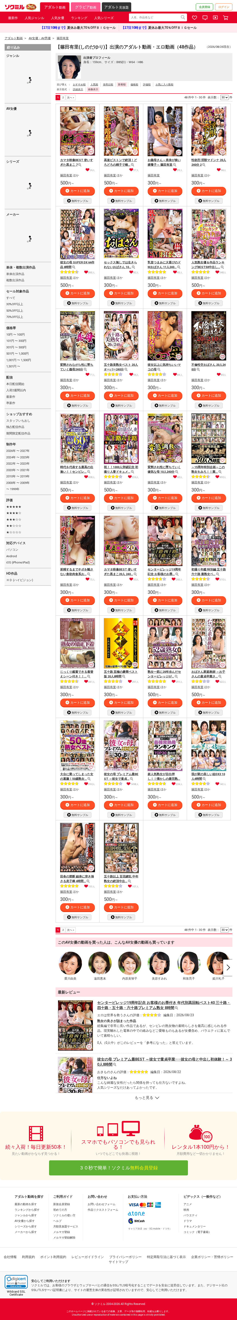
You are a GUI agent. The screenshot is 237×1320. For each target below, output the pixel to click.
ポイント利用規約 (53, 1257)
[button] (16, 1282)
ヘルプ (57, 1221)
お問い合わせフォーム (101, 1204)
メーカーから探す (26, 1232)
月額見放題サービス (65, 1226)
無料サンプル (80, 201)
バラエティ (190, 1215)
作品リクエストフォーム (103, 1209)
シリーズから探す (26, 1226)
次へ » (70, 97)
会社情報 (10, 1257)
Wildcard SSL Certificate (16, 1293)
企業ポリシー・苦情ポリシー (212, 1257)
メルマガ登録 (61, 1232)
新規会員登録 (61, 1204)
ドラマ (188, 1221)
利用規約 (28, 1257)
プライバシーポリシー (125, 1257)
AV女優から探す (25, 1221)
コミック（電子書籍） (197, 1232)
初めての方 (60, 1209)
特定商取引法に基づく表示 (166, 1257)
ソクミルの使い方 (64, 1215)
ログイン (223, 7)
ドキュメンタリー (195, 1226)
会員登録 (204, 7)
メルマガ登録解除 (64, 1237)
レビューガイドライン (88, 1257)
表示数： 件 (220, 97)
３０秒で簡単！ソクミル (118, 1168)
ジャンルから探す (26, 1215)
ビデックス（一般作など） (203, 1196)
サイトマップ (118, 1262)
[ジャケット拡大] (79, 165)
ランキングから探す (27, 1209)
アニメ (188, 1204)
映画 (186, 1209)
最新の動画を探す (26, 1204)
